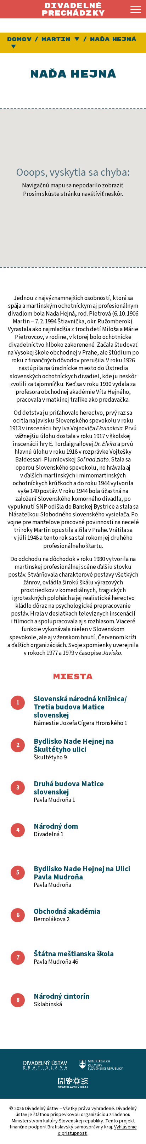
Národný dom (56, 826)
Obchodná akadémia (67, 911)
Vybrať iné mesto (77, 39)
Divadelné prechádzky (73, 9)
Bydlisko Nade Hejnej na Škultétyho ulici (74, 745)
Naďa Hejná (113, 39)
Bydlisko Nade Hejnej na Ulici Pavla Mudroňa (82, 872)
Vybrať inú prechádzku (14, 47)
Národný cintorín (61, 996)
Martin (56, 39)
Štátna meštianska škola (74, 953)
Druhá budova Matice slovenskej (69, 787)
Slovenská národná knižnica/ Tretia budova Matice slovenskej (80, 706)
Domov (19, 39)
